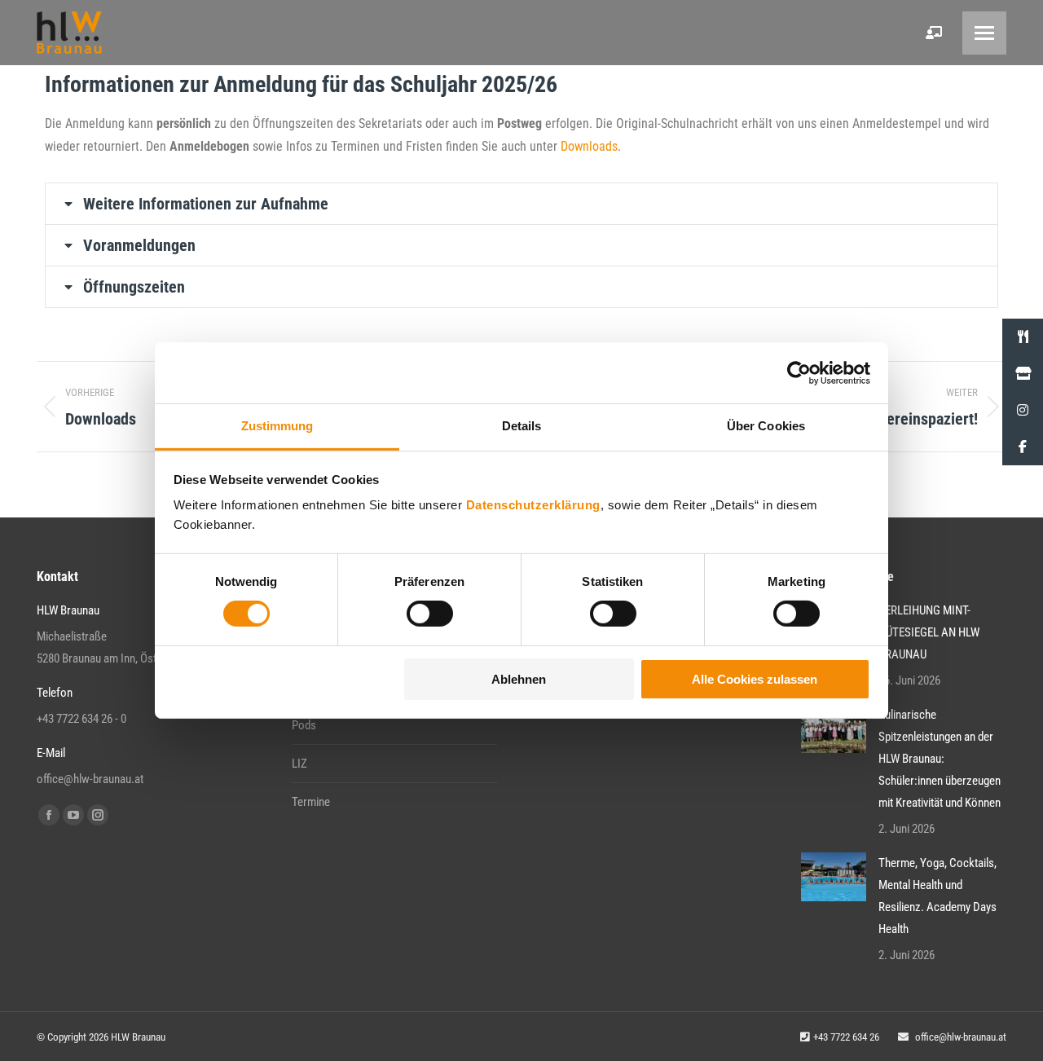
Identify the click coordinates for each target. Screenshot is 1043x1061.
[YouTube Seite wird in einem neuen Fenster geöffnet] (73, 814)
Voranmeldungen (139, 245)
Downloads (589, 146)
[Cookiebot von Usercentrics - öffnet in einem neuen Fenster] (799, 372)
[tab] (521, 203)
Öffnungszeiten (134, 287)
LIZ (299, 763)
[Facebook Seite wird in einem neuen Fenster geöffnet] (48, 814)
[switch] (430, 614)
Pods (304, 725)
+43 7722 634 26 (846, 1037)
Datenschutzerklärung (533, 505)
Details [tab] (522, 426)
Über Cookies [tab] (766, 426)
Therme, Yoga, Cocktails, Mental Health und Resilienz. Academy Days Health (937, 896)
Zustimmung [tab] (277, 426)
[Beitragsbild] (833, 728)
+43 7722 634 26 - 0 (81, 718)
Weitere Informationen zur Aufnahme (205, 204)
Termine (311, 802)
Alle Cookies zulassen (754, 679)
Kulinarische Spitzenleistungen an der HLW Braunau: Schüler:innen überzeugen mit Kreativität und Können (939, 758)
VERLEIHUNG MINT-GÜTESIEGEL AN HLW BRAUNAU (928, 632)
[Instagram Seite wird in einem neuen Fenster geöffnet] (97, 814)
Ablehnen (518, 679)
